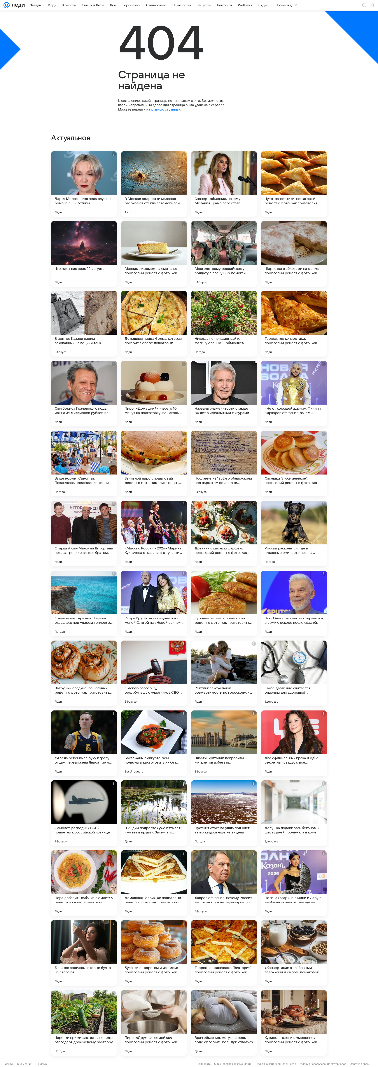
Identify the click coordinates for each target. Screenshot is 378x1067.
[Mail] (7, 5)
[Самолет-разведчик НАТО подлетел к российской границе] (84, 813)
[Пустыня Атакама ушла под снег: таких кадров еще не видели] (224, 813)
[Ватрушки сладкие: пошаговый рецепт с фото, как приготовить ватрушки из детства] (84, 673)
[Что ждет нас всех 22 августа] (84, 254)
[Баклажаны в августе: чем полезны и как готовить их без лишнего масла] (154, 743)
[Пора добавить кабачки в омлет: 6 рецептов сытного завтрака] (84, 883)
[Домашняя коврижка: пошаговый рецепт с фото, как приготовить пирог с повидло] (154, 883)
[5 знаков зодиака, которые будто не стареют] (84, 953)
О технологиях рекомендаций (233, 1063)
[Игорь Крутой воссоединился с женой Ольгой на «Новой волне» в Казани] (154, 603)
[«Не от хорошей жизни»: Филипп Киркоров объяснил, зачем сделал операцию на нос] (294, 393)
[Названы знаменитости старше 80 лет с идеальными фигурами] (224, 393)
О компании (24, 1063)
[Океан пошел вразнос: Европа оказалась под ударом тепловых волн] (84, 603)
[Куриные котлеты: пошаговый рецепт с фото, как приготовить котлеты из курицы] (224, 603)
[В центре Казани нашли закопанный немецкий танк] (84, 324)
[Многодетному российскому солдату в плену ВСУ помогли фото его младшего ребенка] (224, 254)
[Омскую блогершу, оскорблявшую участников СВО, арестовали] (154, 673)
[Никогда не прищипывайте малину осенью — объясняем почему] (224, 324)
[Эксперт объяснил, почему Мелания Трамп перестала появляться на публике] (224, 184)
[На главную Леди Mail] (17, 5)
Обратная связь (360, 1063)
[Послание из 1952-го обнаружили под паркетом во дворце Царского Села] (224, 463)
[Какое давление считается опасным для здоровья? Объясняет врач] (294, 673)
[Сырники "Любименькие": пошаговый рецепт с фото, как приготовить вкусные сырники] (294, 463)
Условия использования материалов (322, 1063)
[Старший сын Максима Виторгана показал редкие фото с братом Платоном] (84, 533)
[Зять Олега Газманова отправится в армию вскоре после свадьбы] (294, 603)
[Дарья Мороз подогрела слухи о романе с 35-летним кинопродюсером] (84, 184)
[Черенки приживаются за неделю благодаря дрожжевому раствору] (84, 1023)
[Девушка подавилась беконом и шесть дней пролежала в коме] (294, 813)
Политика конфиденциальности (276, 1063)
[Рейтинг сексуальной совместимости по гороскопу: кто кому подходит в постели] (224, 673)
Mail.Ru (9, 1063)
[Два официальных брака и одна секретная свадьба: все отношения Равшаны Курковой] (294, 743)
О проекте (204, 1063)
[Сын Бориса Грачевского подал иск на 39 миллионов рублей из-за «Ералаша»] (84, 393)
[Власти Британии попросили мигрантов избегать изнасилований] (224, 743)
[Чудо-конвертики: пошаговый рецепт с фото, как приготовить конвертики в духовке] (294, 184)
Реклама (41, 1063)
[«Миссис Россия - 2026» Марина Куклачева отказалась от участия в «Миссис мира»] (154, 533)
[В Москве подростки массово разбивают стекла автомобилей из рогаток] (154, 184)
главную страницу (165, 109)
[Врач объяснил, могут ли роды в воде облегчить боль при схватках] (224, 1023)
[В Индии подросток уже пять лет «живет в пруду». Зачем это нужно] (154, 813)
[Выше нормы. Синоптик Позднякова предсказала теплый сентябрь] (84, 463)
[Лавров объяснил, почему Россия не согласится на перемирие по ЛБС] (224, 883)
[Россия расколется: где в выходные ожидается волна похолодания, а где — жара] (294, 533)
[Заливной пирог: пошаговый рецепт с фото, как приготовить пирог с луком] (154, 463)
